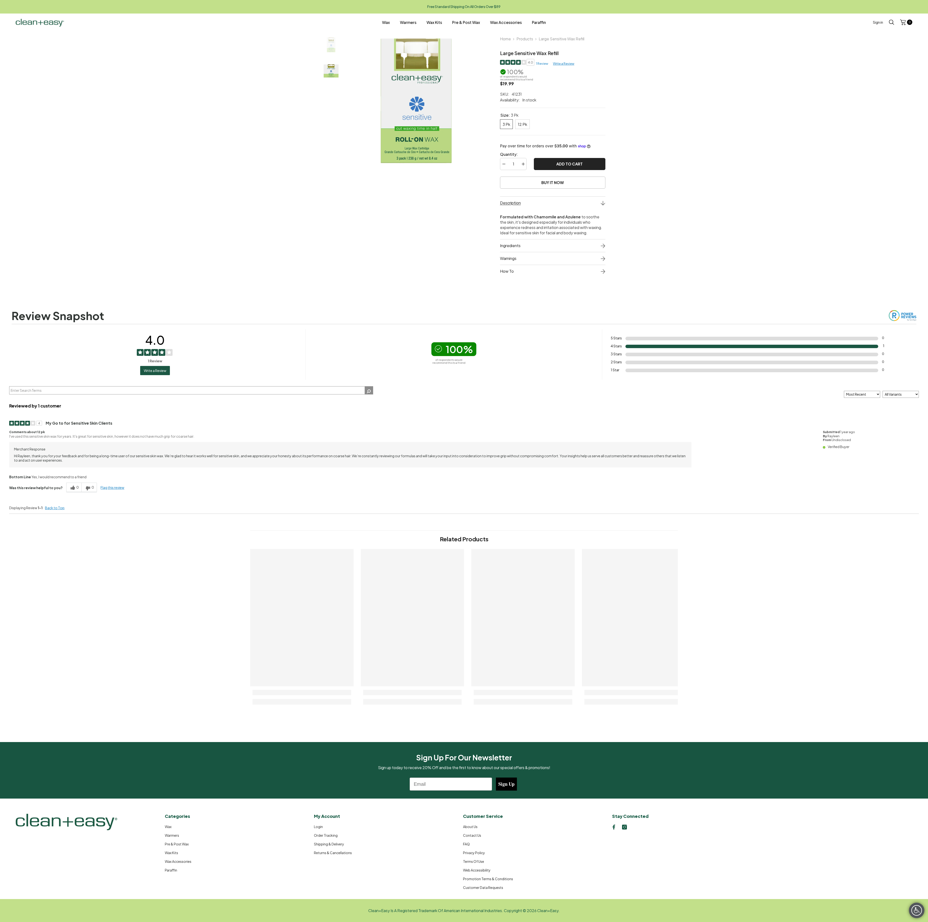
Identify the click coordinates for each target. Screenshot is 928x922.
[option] (416, 100)
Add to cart (569, 163)
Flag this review (112, 487)
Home (505, 38)
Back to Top (55, 508)
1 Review (542, 63)
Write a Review (563, 63)
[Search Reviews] (369, 390)
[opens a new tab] (614, 827)
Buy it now (552, 182)
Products (524, 38)
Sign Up (506, 783)
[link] (302, 692)
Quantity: (509, 154)
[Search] (891, 22)
